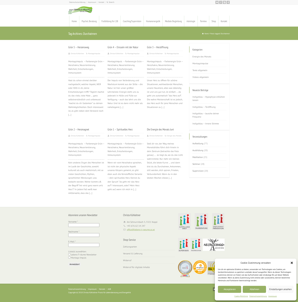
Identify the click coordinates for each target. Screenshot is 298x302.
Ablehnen (254, 289)
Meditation (197, 157)
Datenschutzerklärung (258, 296)
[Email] (217, 2)
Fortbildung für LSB (110, 21)
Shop (214, 21)
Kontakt (101, 2)
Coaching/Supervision (132, 21)
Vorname (73, 221)
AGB (109, 289)
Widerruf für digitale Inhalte (136, 267)
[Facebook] (220, 2)
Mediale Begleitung (173, 21)
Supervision (198, 170)
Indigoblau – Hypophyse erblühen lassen (208, 98)
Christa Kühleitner (77, 53)
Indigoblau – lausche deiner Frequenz (205, 115)
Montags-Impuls (78, 257)
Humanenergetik (153, 21)
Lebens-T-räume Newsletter (83, 254)
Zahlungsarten (130, 246)
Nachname (73, 231)
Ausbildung (197, 150)
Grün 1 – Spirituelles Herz (120, 129)
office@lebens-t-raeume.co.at (141, 229)
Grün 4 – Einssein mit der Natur (123, 47)
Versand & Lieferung (132, 253)
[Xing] (228, 2)
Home (74, 21)
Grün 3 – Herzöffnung (157, 47)
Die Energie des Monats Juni (160, 129)
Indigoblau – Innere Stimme (205, 123)
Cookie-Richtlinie (241, 296)
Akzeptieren (230, 289)
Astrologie (191, 21)
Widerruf (127, 260)
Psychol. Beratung (89, 21)
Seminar (196, 164)
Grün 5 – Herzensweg (78, 47)
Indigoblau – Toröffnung (204, 107)
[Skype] (224, 2)
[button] (291, 262)
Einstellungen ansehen (280, 289)
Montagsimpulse (94, 53)
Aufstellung (197, 143)
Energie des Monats (174, 136)
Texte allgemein (199, 70)
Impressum (272, 296)
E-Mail (72, 241)
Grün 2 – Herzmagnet (78, 129)
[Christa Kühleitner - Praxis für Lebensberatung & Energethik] (80, 10)
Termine (203, 21)
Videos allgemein (200, 77)
